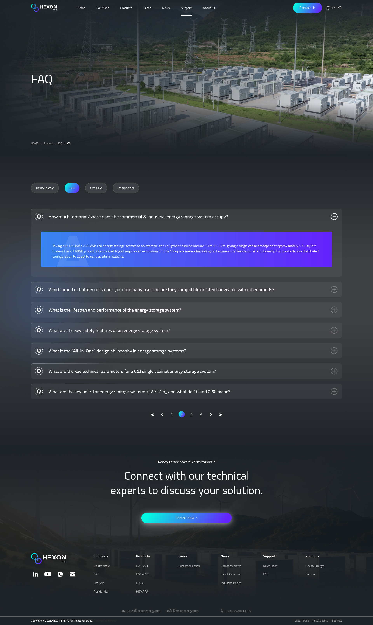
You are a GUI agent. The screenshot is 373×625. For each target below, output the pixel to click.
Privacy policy (320, 620)
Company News (231, 566)
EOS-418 (142, 574)
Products (126, 8)
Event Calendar (231, 574)
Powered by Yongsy (105, 620)
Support (186, 8)
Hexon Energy (314, 566)
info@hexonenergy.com (182, 611)
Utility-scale (102, 566)
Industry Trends (231, 583)
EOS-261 (142, 566)
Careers (310, 574)
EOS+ (139, 583)
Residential (101, 591)
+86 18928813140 (238, 611)
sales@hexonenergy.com (144, 611)
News (166, 8)
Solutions (103, 8)
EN (333, 7)
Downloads (270, 566)
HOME (34, 143)
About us (209, 8)
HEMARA (142, 591)
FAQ (60, 143)
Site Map (337, 620)
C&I (69, 143)
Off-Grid (99, 583)
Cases (147, 8)
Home (81, 8)
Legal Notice (302, 620)
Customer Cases (189, 566)
